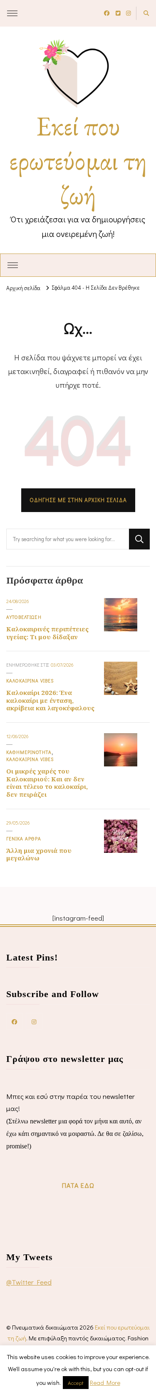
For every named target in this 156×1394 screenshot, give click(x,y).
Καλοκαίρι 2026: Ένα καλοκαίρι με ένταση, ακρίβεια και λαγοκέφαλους (50, 700)
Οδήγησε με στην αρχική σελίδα (78, 500)
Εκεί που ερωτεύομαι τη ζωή (78, 160)
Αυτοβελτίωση (24, 617)
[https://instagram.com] (34, 1021)
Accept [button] (76, 1382)
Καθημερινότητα (29, 752)
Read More (105, 1382)
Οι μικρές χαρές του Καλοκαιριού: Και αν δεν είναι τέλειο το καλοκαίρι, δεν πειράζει (47, 782)
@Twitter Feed (29, 1282)
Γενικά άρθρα (23, 838)
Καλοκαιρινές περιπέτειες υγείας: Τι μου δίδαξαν (47, 633)
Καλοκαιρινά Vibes (30, 680)
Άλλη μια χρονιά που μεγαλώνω (39, 854)
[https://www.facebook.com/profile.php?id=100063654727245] (14, 1021)
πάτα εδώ (78, 1185)
